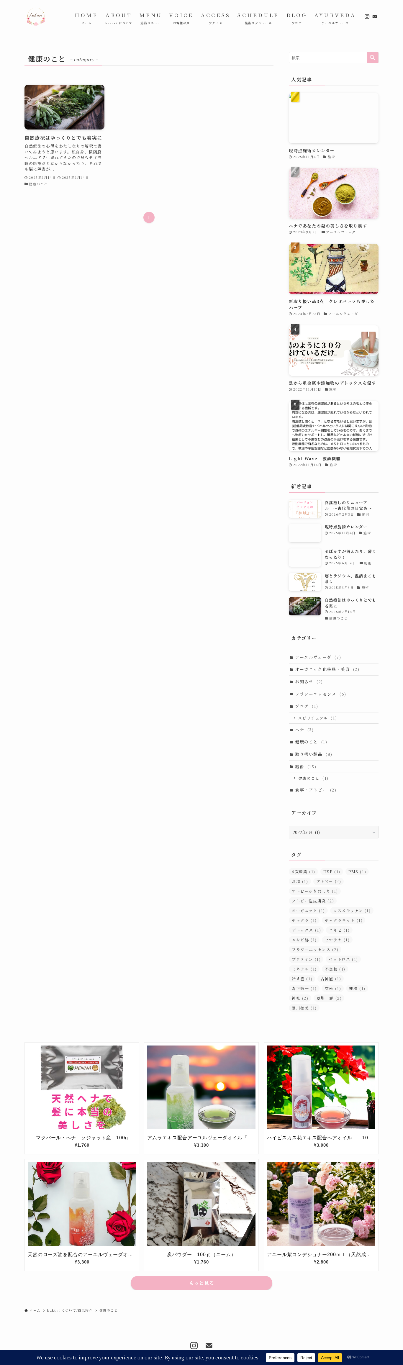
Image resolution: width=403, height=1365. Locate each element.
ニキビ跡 (304, 940)
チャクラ (304, 920)
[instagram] (367, 16)
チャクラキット (344, 920)
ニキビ (339, 930)
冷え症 (302, 978)
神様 (357, 988)
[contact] (375, 16)
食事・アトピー (316, 790)
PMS (357, 871)
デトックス (306, 930)
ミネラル (304, 969)
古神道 (330, 978)
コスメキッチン (352, 910)
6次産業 (303, 871)
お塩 (300, 881)
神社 (300, 998)
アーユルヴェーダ (318, 657)
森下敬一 (304, 988)
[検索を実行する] (373, 57)
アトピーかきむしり (315, 891)
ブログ (306, 706)
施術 (305, 766)
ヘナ (304, 730)
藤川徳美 (304, 1008)
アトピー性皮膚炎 (313, 901)
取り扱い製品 (313, 754)
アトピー (328, 881)
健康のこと (311, 742)
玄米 (333, 988)
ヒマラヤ (337, 940)
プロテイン (306, 959)
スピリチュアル (317, 718)
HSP (331, 871)
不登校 (335, 969)
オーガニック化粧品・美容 (327, 669)
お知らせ (309, 681)
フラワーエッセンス (320, 694)
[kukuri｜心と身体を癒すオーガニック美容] (36, 16)
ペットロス (343, 959)
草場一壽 (329, 998)
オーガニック (308, 910)
